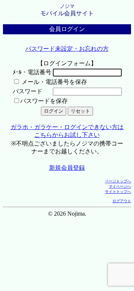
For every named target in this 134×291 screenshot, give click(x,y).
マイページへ (120, 186)
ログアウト (121, 201)
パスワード (27, 91)
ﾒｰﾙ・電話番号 (32, 72)
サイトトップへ (118, 192)
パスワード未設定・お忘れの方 (67, 49)
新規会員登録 (67, 168)
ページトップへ (118, 181)
